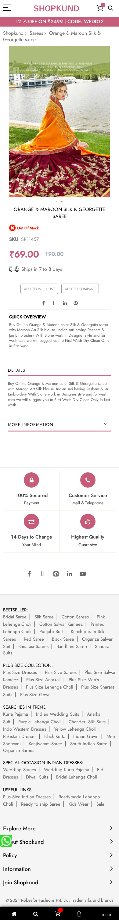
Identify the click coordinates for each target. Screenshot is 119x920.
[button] (57, 201)
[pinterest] (55, 574)
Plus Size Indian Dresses (27, 796)
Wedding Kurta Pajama (66, 769)
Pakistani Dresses (19, 736)
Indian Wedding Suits (57, 714)
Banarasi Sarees (33, 646)
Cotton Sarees (75, 617)
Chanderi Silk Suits (87, 721)
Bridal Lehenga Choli (76, 777)
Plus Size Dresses (20, 672)
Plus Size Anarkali (43, 679)
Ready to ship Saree (40, 804)
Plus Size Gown (35, 694)
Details (16, 370)
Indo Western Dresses (24, 729)
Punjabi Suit (51, 631)
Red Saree (34, 639)
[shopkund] (56, 8)
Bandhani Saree (71, 646)
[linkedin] (69, 574)
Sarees (36, 33)
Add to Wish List (39, 289)
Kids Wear (78, 804)
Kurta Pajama (15, 714)
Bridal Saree (15, 617)
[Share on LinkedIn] (65, 303)
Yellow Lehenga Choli (75, 729)
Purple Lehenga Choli (39, 721)
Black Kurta (54, 736)
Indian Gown (86, 736)
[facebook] (29, 574)
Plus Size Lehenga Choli (49, 687)
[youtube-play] (82, 574)
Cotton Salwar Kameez (61, 624)
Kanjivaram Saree (45, 743)
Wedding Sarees (19, 769)
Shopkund (13, 33)
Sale (100, 804)
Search (110, 8)
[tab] (59, 370)
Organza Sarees (18, 750)
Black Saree (63, 639)
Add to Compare (80, 289)
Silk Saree (44, 617)
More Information (30, 424)
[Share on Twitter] (54, 303)
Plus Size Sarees (61, 672)
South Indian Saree (88, 743)
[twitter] (42, 574)
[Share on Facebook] (44, 303)
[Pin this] (76, 303)
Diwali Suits (37, 777)
